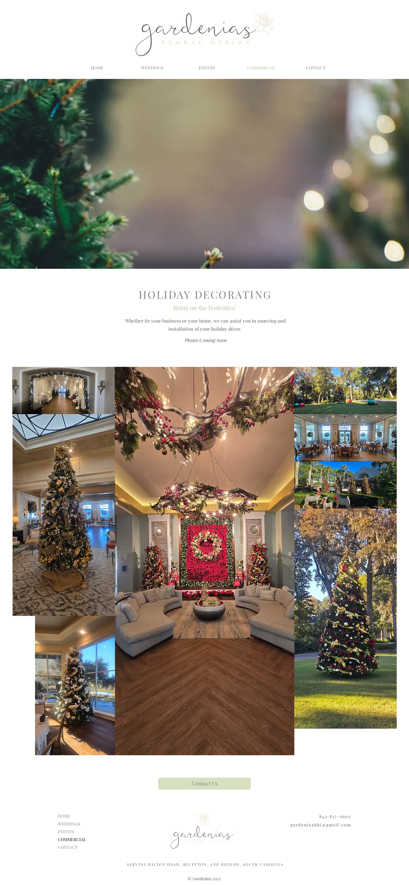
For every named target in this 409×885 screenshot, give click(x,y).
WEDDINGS (69, 824)
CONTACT (68, 847)
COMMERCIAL (72, 839)
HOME (64, 816)
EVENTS (66, 831)
